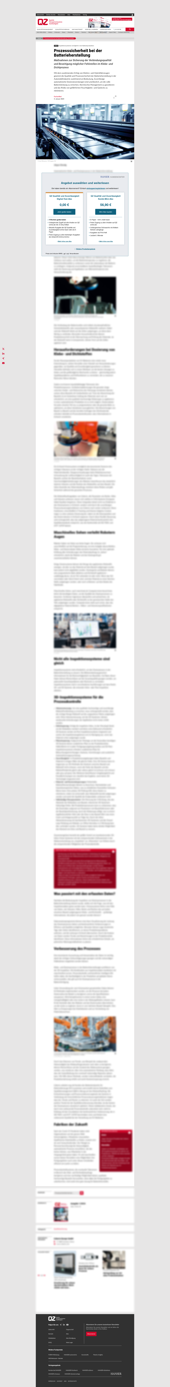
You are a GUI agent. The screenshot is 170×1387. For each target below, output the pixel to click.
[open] (114, 97)
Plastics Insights (98, 1355)
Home (39, 38)
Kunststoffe (85, 1355)
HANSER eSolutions (104, 1370)
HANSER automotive (70, 1355)
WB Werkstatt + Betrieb (55, 1358)
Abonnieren (91, 1334)
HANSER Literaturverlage (72, 1374)
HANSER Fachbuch (72, 1370)
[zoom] (131, 161)
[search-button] (130, 29)
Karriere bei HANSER (54, 1370)
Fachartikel (58, 96)
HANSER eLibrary (87, 1370)
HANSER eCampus (54, 1374)
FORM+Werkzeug (53, 1355)
